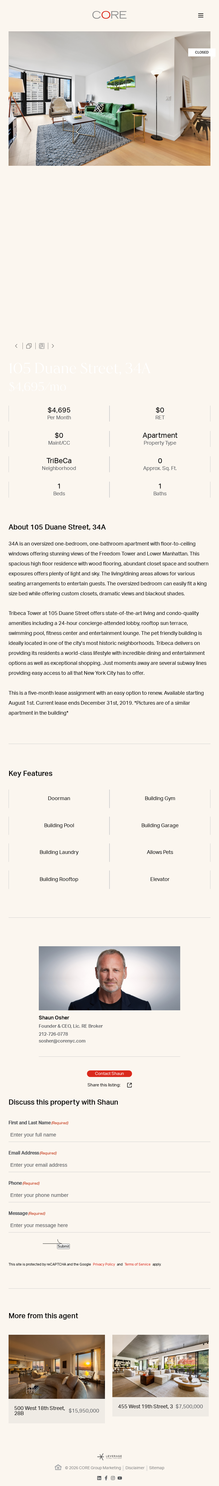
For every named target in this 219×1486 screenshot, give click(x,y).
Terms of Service (138, 1264)
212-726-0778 (53, 1034)
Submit (63, 1246)
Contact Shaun (109, 1074)
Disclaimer (135, 1468)
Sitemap (156, 1468)
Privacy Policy (104, 1264)
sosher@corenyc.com (62, 1041)
